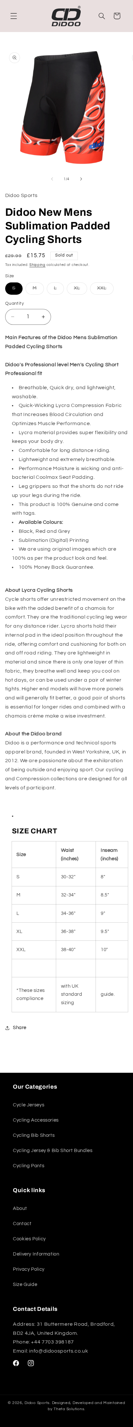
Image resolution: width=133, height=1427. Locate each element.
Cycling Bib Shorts (34, 1135)
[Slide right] (81, 179)
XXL (105, 289)
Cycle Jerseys (28, 1105)
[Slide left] (52, 179)
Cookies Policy (29, 1238)
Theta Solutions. (69, 1409)
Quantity (14, 303)
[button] (13, 15)
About (20, 1208)
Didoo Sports (37, 1403)
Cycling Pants (28, 1165)
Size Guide (25, 1284)
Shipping (37, 265)
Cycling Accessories (36, 1120)
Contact (22, 1223)
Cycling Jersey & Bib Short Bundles (52, 1150)
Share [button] (19, 1027)
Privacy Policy (29, 1269)
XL (80, 289)
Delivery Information (36, 1254)
